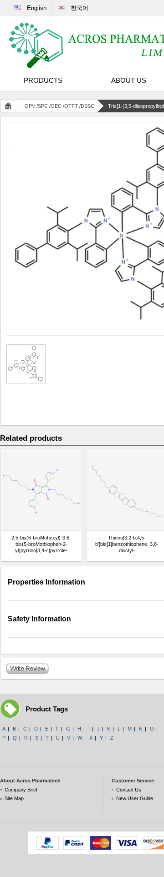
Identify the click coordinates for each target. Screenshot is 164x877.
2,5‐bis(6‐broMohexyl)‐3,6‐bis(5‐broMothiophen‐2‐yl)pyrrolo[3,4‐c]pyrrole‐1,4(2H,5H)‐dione (41, 544)
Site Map (14, 798)
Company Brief (21, 789)
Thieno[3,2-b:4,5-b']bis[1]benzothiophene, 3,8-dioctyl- (127, 544)
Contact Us (128, 789)
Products (43, 80)
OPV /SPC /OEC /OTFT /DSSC (59, 106)
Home (10, 106)
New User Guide (134, 798)
